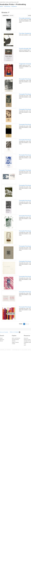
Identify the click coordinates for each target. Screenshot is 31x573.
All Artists (13, 340)
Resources (7, 6)
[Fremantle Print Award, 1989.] (9, 207)
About (1, 6)
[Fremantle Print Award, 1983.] (9, 116)
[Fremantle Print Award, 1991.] (9, 237)
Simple (1, 338)
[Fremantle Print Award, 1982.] (9, 100)
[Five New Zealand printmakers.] (9, 40)
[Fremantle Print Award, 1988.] (9, 192)
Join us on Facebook (4, 332)
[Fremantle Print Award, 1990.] (9, 222)
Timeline (13, 343)
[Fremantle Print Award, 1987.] (9, 176)
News (25, 343)
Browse (1, 340)
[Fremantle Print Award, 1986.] (9, 161)
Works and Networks (16, 338)
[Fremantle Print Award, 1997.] (9, 298)
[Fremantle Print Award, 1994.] (9, 268)
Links (25, 345)
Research (14, 6)
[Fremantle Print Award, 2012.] (9, 313)
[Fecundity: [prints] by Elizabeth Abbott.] (9, 24)
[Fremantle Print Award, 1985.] (9, 146)
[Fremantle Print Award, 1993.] (9, 252)
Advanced (2, 339)
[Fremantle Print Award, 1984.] (9, 131)
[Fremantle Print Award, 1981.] (9, 85)
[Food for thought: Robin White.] (9, 55)
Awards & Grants (27, 339)
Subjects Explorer (15, 342)
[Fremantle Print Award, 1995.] (9, 283)
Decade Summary (15, 339)
